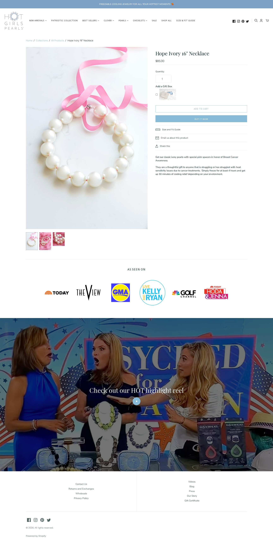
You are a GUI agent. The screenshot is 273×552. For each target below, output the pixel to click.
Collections (42, 40)
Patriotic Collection (64, 20)
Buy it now (201, 119)
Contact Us (81, 484)
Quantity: (159, 71)
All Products (57, 40)
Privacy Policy (81, 498)
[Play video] (136, 401)
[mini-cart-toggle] (267, 20)
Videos (191, 481)
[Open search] (256, 20)
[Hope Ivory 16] (32, 241)
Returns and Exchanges (81, 488)
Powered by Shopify (36, 536)
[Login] (261, 20)
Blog (191, 486)
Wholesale (81, 493)
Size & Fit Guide (185, 20)
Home (29, 40)
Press (192, 491)
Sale (154, 20)
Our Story (192, 495)
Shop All (166, 20)
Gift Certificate (192, 500)
